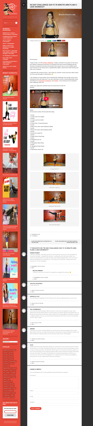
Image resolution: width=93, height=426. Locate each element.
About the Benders (8, 43)
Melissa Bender (38, 270)
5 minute (5, 352)
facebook (42, 80)
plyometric (12, 386)
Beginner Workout (7, 368)
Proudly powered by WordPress (10, 421)
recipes (14, 388)
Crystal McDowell (36, 283)
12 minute (5, 354)
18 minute (11, 356)
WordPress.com (13, 422)
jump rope (5, 383)
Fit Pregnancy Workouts (10, 55)
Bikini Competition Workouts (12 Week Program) (8, 47)
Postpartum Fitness (7, 388)
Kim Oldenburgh (35, 309)
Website (32, 402)
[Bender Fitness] (10, 10)
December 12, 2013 (35, 234)
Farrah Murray (35, 253)
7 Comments (34, 235)
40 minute (11, 363)
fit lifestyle (13, 372)
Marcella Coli (34, 296)
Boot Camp (5, 370)
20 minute (5, 359)
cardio (11, 370)
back (8, 365)
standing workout (6, 392)
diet (4, 372)
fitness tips (5, 374)
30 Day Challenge (48, 62)
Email (31, 396)
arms (4, 365)
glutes (4, 379)
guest (8, 379)
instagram (48, 80)
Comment (33, 375)
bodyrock (14, 368)
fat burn (8, 372)
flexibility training (6, 377)
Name (31, 390)
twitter (56, 80)
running (5, 390)
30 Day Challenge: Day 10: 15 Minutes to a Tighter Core (41, 242)
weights (12, 395)
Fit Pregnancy (12, 374)
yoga (13, 397)
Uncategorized (6, 395)
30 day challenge (12, 361)
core (14, 370)
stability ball (10, 390)
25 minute (5, 361)
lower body (11, 383)
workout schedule (6, 397)
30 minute (5, 363)
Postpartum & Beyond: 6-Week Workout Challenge (10, 63)
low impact (5, 386)
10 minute (11, 352)
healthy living (6, 381)
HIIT (11, 381)
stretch (13, 392)
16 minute (5, 356)
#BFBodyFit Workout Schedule (9, 350)
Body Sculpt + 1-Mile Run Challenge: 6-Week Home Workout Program (10, 52)
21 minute (11, 359)
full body (13, 377)
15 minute (11, 354)
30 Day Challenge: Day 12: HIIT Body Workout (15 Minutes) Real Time (66, 242)
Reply (32, 267)
